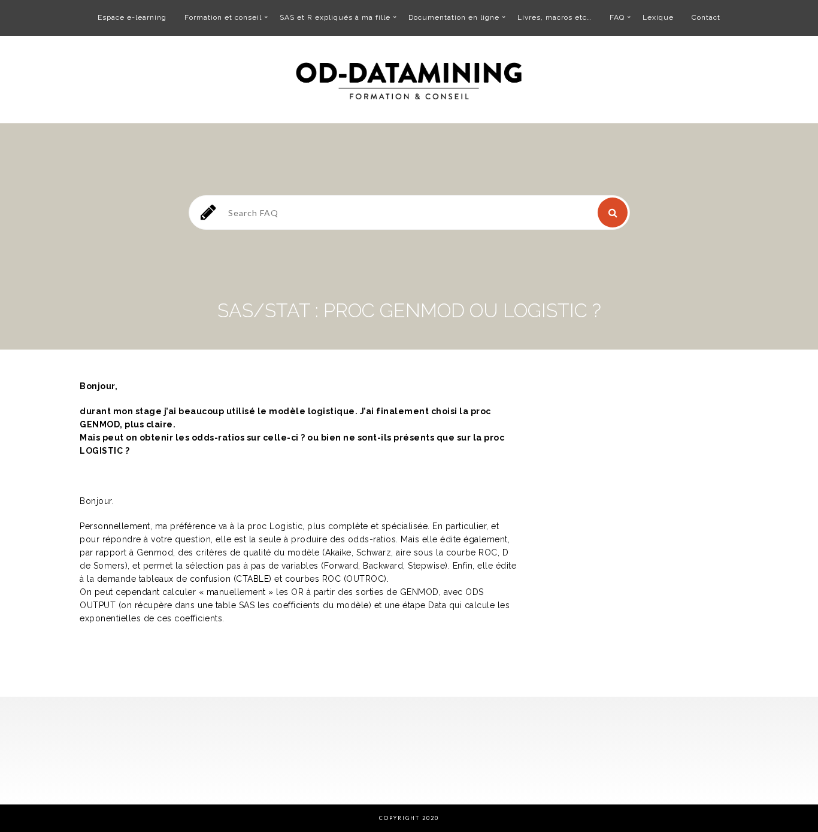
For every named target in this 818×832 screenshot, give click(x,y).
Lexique (658, 17)
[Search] (613, 212)
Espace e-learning (132, 17)
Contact (706, 17)
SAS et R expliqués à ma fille (335, 17)
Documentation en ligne (453, 17)
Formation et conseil (223, 17)
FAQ (617, 17)
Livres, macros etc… (554, 17)
